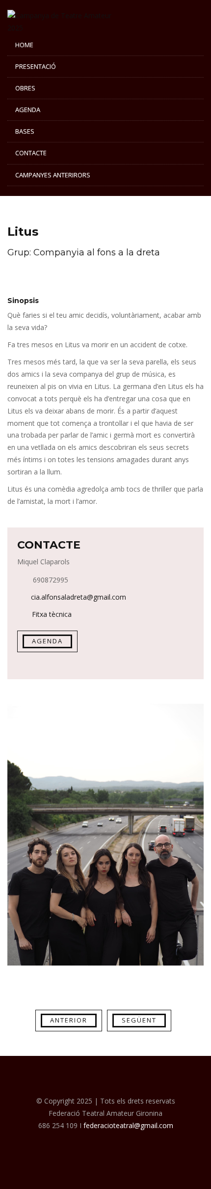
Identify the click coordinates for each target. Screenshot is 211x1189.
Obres (25, 87)
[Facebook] (105, 1146)
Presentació (35, 66)
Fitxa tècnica (51, 614)
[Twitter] (130, 1146)
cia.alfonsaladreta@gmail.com (78, 597)
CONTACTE (31, 152)
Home (24, 44)
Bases (24, 131)
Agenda (27, 109)
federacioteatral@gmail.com (128, 1125)
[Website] (81, 1146)
